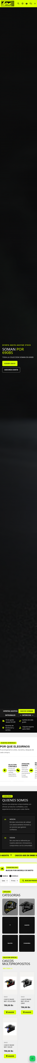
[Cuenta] (22, 3)
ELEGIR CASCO (9, 363)
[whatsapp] (32, 1058)
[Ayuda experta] (31, 3)
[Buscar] (18, 3)
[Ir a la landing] (7, 3)
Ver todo (7, 968)
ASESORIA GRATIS (11, 370)
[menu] (35, 3)
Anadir (11, 1012)
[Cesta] (27, 3)
